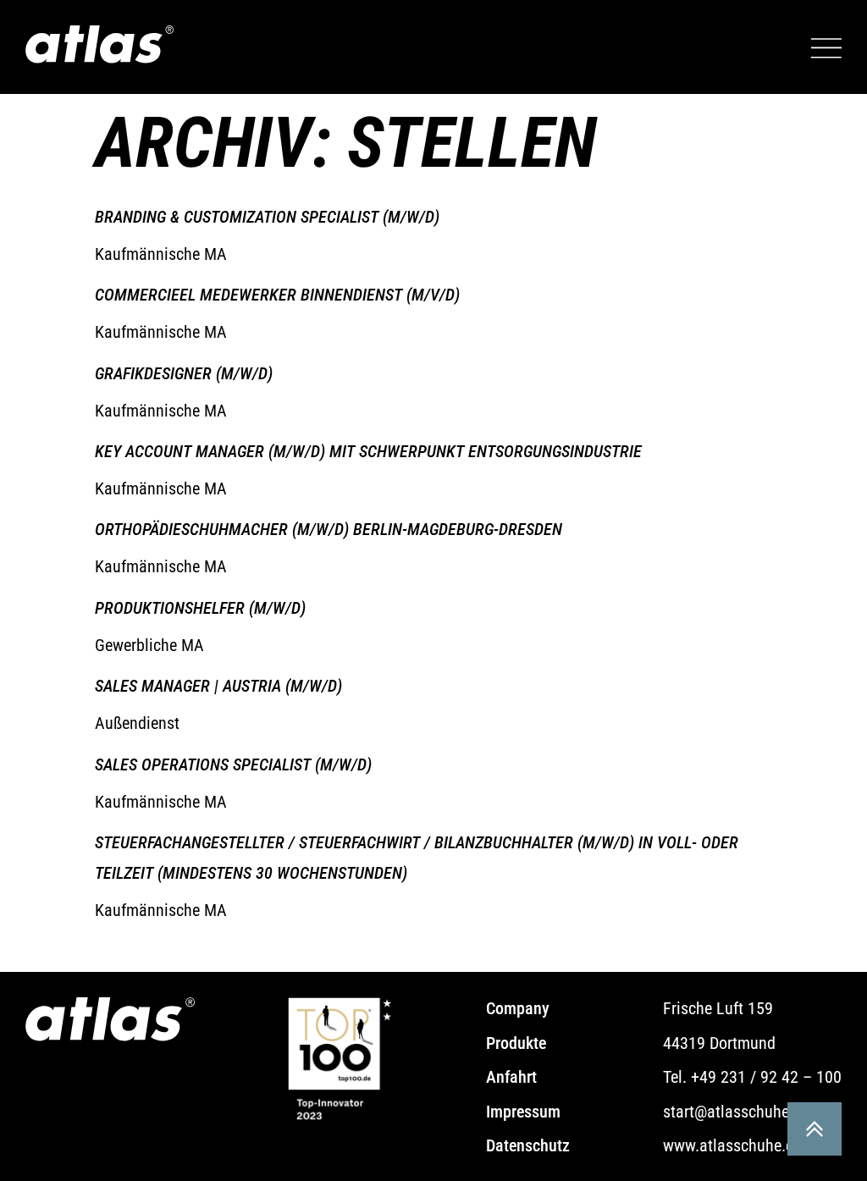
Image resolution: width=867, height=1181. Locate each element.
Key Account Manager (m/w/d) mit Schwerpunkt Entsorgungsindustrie (368, 451)
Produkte (516, 1043)
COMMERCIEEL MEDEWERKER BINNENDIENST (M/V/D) (277, 294)
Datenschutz (528, 1145)
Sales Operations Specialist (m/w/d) (233, 764)
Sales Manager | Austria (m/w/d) (218, 686)
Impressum (523, 1111)
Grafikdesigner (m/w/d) (184, 373)
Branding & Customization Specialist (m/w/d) (267, 217)
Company (520, 1008)
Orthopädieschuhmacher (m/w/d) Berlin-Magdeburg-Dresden (328, 529)
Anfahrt (511, 1077)
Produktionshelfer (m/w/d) (200, 608)
